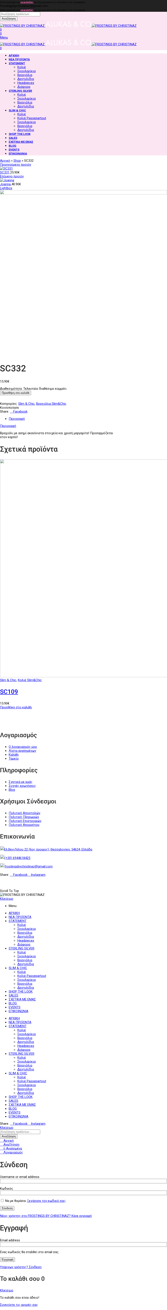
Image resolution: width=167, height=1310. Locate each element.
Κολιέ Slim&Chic (30, 680)
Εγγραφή (7, 1259)
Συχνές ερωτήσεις (22, 786)
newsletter (27, 2)
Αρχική (5, 161)
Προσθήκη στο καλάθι (15, 393)
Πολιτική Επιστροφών (25, 821)
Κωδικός (7, 1189)
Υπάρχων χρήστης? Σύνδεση (21, 1267)
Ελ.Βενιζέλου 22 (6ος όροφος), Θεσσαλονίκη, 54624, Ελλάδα (48, 849)
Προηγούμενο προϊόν (15, 165)
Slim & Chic (26, 404)
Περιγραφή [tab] (17, 419)
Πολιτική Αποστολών (24, 813)
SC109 (9, 691)
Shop (17, 161)
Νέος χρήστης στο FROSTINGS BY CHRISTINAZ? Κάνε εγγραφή (46, 1216)
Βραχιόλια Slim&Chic (51, 404)
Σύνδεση (7, 1208)
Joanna (6, 184)
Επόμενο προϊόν (12, 176)
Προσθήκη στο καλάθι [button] (16, 707)
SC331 (5, 172)
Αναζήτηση (9, 18)
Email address (11, 1240)
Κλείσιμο (6, 899)
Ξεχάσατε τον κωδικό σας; (46, 1201)
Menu (4, 37)
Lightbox (6, 188)
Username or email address (21, 1177)
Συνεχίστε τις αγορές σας (19, 1305)
